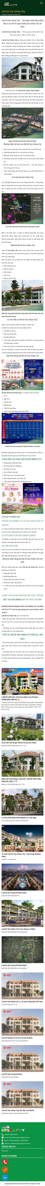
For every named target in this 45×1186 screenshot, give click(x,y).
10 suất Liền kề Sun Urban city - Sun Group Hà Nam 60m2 (21, 855)
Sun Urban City (13, 250)
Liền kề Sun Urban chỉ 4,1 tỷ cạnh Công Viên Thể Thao (22, 1001)
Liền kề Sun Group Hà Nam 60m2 (14, 965)
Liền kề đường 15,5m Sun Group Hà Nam (17, 1038)
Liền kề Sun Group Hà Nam (12, 1074)
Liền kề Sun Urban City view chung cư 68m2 (18, 929)
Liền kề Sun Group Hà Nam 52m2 (14, 893)
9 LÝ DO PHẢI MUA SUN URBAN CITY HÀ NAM (19, 818)
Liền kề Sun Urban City (9, 40)
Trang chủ (4, 14)
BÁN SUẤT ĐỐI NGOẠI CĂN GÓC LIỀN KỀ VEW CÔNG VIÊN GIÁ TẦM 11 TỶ (21, 780)
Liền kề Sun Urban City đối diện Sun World (18, 1110)
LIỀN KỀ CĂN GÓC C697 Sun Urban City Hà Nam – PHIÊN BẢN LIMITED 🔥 (20, 698)
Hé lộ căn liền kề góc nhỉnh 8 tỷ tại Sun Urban (19, 743)
